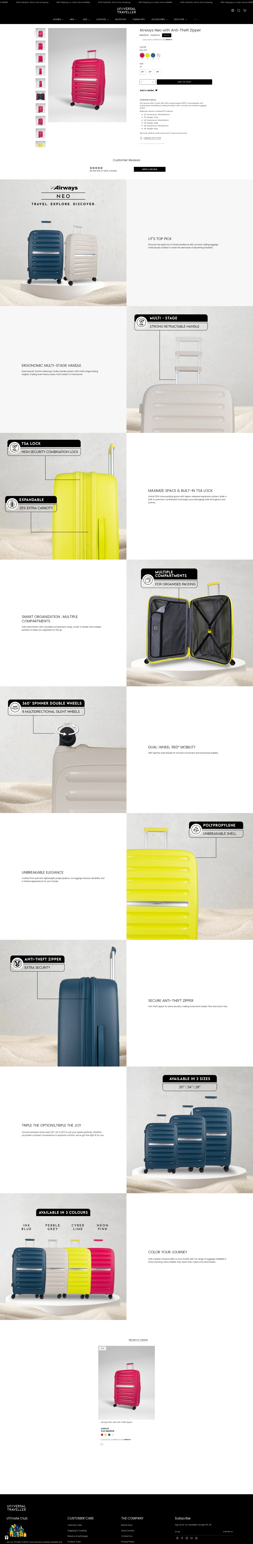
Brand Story (126, 1525)
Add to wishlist (147, 90)
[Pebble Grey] (113, 1435)
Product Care (74, 1541)
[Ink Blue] (109, 1435)
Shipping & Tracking (77, 1530)
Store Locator (127, 1530)
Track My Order (75, 1525)
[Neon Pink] (102, 1435)
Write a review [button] (149, 169)
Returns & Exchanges (78, 1536)
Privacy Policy (127, 1541)
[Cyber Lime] (105, 1435)
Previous (48, 75)
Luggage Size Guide (152, 137)
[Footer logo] (16, 1508)
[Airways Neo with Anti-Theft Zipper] (126, 1383)
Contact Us (126, 1536)
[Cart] (245, 10)
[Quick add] (127, 1443)
